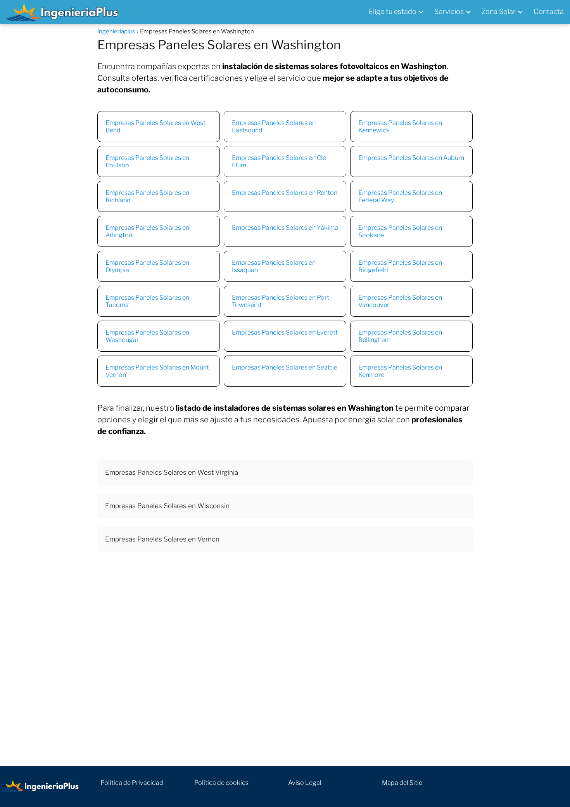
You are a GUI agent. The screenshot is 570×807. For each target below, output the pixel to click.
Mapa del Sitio (402, 782)
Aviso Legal (304, 782)
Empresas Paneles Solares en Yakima (285, 227)
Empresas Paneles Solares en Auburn (411, 157)
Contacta (549, 11)
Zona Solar (499, 11)
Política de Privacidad (131, 782)
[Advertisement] (285, 664)
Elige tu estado (392, 11)
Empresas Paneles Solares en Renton (284, 192)
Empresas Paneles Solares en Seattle (284, 367)
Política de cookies (221, 782)
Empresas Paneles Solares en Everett (285, 332)
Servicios (449, 11)
